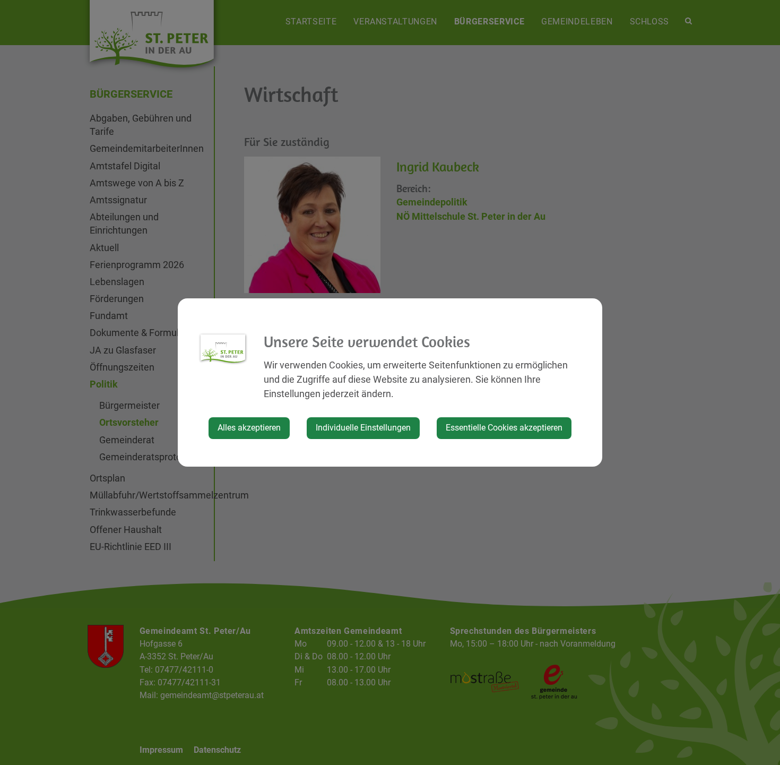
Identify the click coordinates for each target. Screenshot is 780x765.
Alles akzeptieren (249, 428)
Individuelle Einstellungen (363, 428)
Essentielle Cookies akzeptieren (504, 428)
